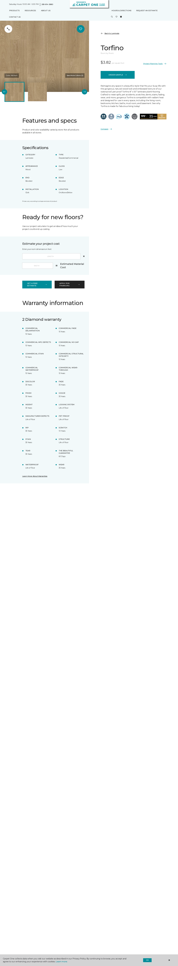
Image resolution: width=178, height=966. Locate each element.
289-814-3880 (47, 4)
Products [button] (14, 10)
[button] (112, 16)
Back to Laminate (111, 33)
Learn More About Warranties (34, 476)
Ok (147, 960)
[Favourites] (116, 16)
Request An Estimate (147, 10)
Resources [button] (30, 10)
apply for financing (64, 284)
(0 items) (121, 17)
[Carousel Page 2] (37, 92)
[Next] (84, 92)
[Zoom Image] (8, 29)
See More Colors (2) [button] (75, 75)
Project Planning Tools (153, 64)
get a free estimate (32, 284)
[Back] (4, 92)
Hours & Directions (121, 10)
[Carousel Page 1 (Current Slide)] (14, 92)
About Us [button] (45, 10)
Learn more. (61, 961)
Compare (104, 129)
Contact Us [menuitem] (15, 17)
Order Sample (115, 75)
